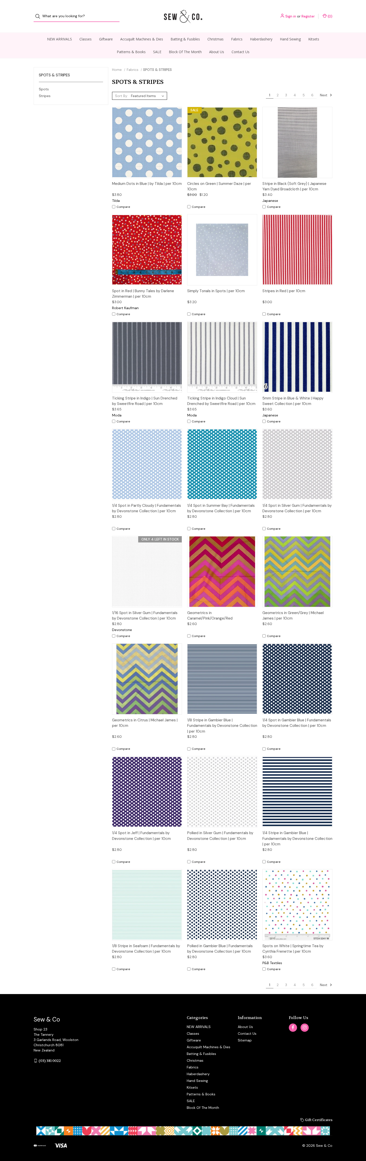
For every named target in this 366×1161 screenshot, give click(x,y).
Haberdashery (261, 39)
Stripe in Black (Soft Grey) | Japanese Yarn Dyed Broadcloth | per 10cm (294, 186)
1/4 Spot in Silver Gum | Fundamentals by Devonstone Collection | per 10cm (297, 508)
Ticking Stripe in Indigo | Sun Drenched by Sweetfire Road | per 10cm (144, 401)
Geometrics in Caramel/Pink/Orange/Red (210, 615)
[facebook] (293, 1027)
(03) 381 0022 (50, 1060)
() (329, 16)
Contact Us (240, 51)
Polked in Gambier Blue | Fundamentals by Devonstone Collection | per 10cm (220, 948)
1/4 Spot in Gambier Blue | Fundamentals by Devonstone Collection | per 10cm (296, 723)
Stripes (45, 96)
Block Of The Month (185, 51)
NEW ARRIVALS (59, 39)
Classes (85, 39)
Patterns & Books (131, 51)
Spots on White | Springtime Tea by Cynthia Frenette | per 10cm (292, 948)
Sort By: (121, 96)
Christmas (215, 39)
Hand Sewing (290, 39)
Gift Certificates (318, 1120)
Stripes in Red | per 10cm (283, 290)
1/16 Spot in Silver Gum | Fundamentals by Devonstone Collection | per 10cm (145, 615)
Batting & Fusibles (185, 39)
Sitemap (245, 1040)
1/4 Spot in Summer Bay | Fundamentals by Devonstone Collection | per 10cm (221, 508)
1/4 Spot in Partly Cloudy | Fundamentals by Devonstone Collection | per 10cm (146, 508)
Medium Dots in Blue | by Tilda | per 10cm (147, 183)
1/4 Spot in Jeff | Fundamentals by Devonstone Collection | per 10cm (141, 835)
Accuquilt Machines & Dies (141, 39)
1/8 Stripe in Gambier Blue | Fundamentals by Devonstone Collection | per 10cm (222, 726)
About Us (216, 51)
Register (308, 16)
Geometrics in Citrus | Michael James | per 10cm (145, 723)
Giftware (106, 39)
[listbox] (148, 96)
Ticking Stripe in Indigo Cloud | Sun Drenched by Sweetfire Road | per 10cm (221, 401)
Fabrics (237, 39)
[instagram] (305, 1027)
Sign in (290, 16)
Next (324, 95)
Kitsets (313, 39)
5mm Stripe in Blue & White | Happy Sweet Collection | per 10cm (292, 401)
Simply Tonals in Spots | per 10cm (216, 290)
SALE (157, 51)
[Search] (39, 16)
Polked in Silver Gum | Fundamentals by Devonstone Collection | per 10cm (220, 835)
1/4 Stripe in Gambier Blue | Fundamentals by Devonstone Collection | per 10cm (297, 838)
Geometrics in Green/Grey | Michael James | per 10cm (293, 615)
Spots (44, 89)
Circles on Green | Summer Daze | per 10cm (219, 186)
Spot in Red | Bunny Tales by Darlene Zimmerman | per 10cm (143, 293)
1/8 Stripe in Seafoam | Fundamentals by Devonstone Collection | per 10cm (146, 948)
